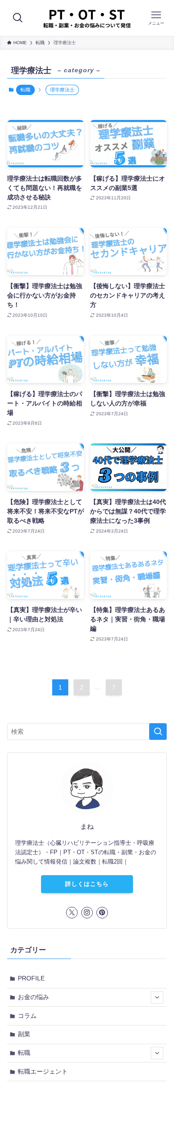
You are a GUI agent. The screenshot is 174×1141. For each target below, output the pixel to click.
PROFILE (31, 978)
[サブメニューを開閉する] (157, 997)
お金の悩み (33, 996)
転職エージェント (43, 1071)
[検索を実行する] (158, 731)
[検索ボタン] (18, 18)
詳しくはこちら (87, 884)
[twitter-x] (72, 912)
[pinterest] (102, 912)
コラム (27, 1015)
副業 (24, 1034)
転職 (25, 89)
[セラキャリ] (87, 18)
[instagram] (87, 912)
